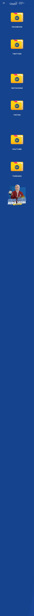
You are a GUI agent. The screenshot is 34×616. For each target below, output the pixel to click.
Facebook (17, 27)
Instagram (17, 88)
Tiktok (17, 115)
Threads (17, 176)
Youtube (17, 149)
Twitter (17, 54)
